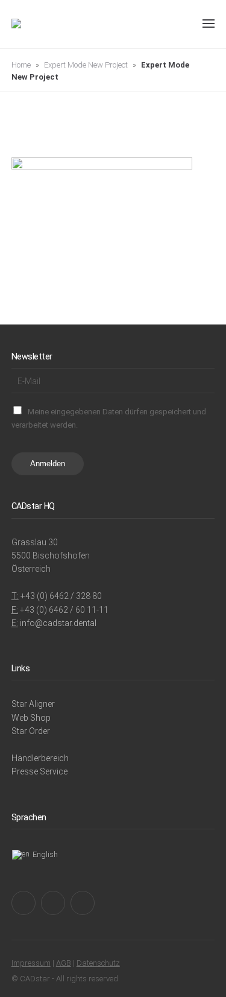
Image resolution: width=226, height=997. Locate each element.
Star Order (30, 731)
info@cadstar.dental (58, 623)
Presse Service (39, 771)
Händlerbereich (40, 758)
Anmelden (47, 463)
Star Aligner (33, 704)
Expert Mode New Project (86, 64)
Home (21, 64)
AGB (63, 962)
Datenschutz (98, 962)
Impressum (31, 962)
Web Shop (31, 718)
